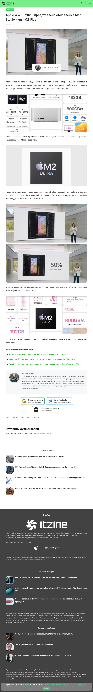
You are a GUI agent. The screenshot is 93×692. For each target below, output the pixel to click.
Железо (10, 10)
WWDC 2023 (36, 417)
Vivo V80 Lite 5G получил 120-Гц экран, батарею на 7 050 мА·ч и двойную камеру (49, 478)
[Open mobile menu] (89, 3)
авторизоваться (46, 433)
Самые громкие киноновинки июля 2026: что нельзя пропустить (43, 655)
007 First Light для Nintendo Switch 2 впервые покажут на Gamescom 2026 (46, 467)
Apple (7, 417)
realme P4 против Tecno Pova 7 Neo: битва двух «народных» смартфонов (46, 577)
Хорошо (46, 688)
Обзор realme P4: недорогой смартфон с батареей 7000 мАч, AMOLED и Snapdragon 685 (51, 589)
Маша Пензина (52, 68)
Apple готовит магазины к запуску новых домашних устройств (37, 354)
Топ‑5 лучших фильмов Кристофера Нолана (34, 645)
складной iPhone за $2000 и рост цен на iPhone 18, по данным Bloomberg (42, 359)
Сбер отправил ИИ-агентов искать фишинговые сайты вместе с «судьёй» (46, 488)
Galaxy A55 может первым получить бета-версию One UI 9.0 (41, 456)
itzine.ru (26, 685)
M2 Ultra (15, 417)
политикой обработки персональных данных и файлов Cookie (65, 685)
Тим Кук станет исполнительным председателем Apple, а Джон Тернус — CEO (44, 364)
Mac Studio (25, 417)
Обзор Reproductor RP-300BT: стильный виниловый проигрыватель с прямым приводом (48, 600)
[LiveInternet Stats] (41, 548)
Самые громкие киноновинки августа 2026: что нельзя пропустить (44, 634)
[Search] (82, 3)
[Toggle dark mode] (86, 3)
